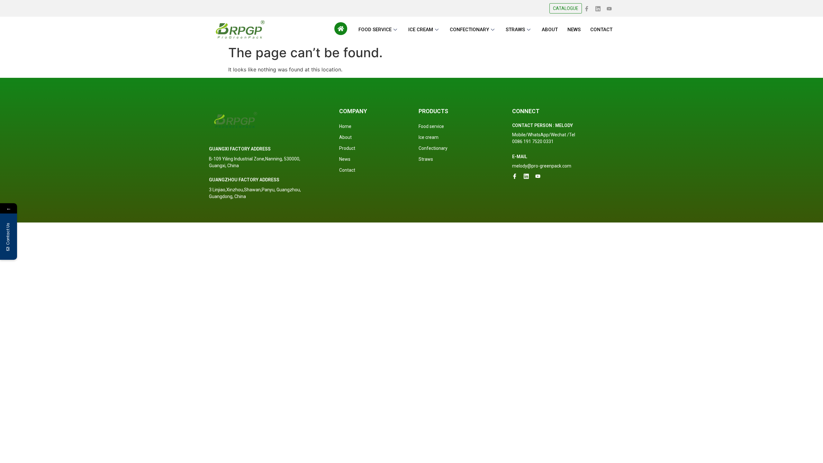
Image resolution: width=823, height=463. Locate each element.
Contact (347, 170)
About (345, 137)
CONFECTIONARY (469, 29)
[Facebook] (587, 8)
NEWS (574, 29)
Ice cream (429, 137)
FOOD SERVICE (375, 29)
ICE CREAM (420, 29)
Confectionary (433, 148)
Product (347, 148)
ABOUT (550, 29)
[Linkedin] (598, 8)
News (344, 159)
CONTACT (601, 29)
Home (345, 126)
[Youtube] (609, 8)
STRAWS (515, 29)
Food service (431, 126)
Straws (426, 159)
